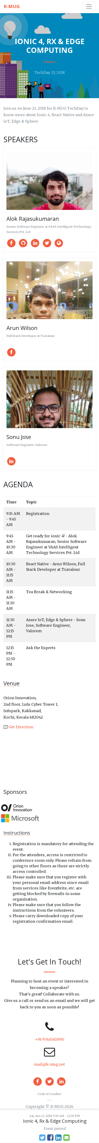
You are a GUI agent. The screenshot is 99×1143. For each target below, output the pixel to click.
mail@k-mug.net (49, 1064)
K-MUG (12, 6)
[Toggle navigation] (88, 6)
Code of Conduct (49, 1094)
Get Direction (21, 727)
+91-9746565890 (49, 1039)
